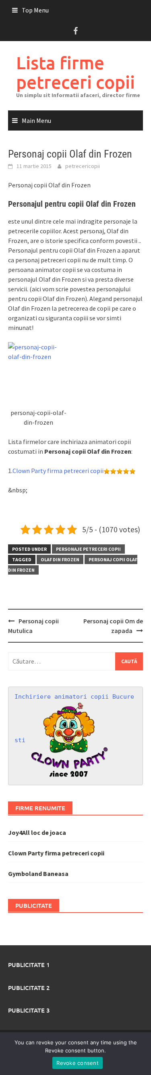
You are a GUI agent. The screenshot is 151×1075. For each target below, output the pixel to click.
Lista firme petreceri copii (75, 72)
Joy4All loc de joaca (37, 832)
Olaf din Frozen (60, 559)
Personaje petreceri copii (88, 549)
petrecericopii (82, 166)
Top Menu (35, 10)
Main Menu (36, 120)
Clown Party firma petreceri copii (57, 471)
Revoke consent (77, 1063)
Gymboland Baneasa (38, 874)
